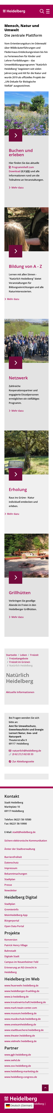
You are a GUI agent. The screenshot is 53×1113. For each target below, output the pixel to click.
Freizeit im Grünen (19, 662)
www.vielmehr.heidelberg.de (20, 1041)
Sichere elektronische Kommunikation (25, 840)
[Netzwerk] (26, 340)
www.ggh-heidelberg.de (17, 1054)
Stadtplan (9, 879)
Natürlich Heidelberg (19, 678)
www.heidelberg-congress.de (20, 1077)
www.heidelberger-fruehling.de (21, 991)
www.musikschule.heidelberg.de (22, 1019)
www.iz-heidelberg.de (16, 996)
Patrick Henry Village (16, 945)
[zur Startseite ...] (20, 1098)
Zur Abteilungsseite (23, 761)
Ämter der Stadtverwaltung (19, 849)
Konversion (10, 939)
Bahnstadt (10, 950)
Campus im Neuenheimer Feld (21, 962)
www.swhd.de (12, 1060)
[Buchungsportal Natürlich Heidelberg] (26, 113)
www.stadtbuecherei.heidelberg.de (24, 1030)
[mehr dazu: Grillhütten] (26, 555)
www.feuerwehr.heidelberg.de (21, 985)
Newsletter (10, 890)
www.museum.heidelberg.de (20, 1013)
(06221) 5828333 (22, 754)
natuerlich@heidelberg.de (26, 750)
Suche (43, 11)
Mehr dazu (17, 187)
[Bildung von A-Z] (26, 229)
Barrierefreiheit (13, 857)
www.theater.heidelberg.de (19, 1035)
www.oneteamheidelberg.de (20, 1024)
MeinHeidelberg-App (16, 915)
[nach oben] (45, 1088)
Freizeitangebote (18, 658)
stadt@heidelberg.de (23, 832)
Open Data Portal (14, 926)
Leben (23, 655)
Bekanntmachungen (15, 873)
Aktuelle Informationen (20, 692)
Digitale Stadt (11, 956)
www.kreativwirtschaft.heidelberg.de (25, 1002)
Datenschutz (11, 862)
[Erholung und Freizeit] (26, 452)
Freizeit (34, 655)
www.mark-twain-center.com (20, 1007)
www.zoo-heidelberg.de (17, 1065)
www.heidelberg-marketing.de (21, 1071)
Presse (8, 884)
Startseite (11, 655)
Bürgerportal (11, 920)
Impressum (10, 868)
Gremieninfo (11, 909)
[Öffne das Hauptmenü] (48, 11)
